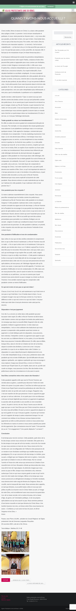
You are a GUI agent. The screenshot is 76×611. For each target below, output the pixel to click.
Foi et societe (58, 178)
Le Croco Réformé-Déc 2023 (35, 583)
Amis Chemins (59, 101)
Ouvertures (58, 237)
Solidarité (57, 254)
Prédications (58, 243)
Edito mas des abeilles (61, 154)
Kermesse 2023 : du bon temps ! (20, 580)
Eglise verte (58, 160)
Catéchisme (58, 125)
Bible (56, 113)
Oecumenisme (59, 231)
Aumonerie (58, 107)
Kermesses (58, 196)
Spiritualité (58, 260)
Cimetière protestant (60, 137)
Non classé (58, 225)
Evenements (58, 172)
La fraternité (58, 201)
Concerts (57, 142)
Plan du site (4, 596)
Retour (5, 580)
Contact (3, 598)
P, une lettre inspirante (61, 80)
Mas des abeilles (59, 213)
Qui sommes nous (60, 249)
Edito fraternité (59, 148)
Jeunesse (57, 190)
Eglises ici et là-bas (60, 166)
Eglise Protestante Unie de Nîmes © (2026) (12, 608)
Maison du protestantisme (62, 207)
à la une (57, 95)
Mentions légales (5, 600)
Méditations (58, 219)
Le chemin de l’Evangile (61, 66)
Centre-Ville (58, 131)
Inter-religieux (58, 184)
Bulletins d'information (61, 119)
